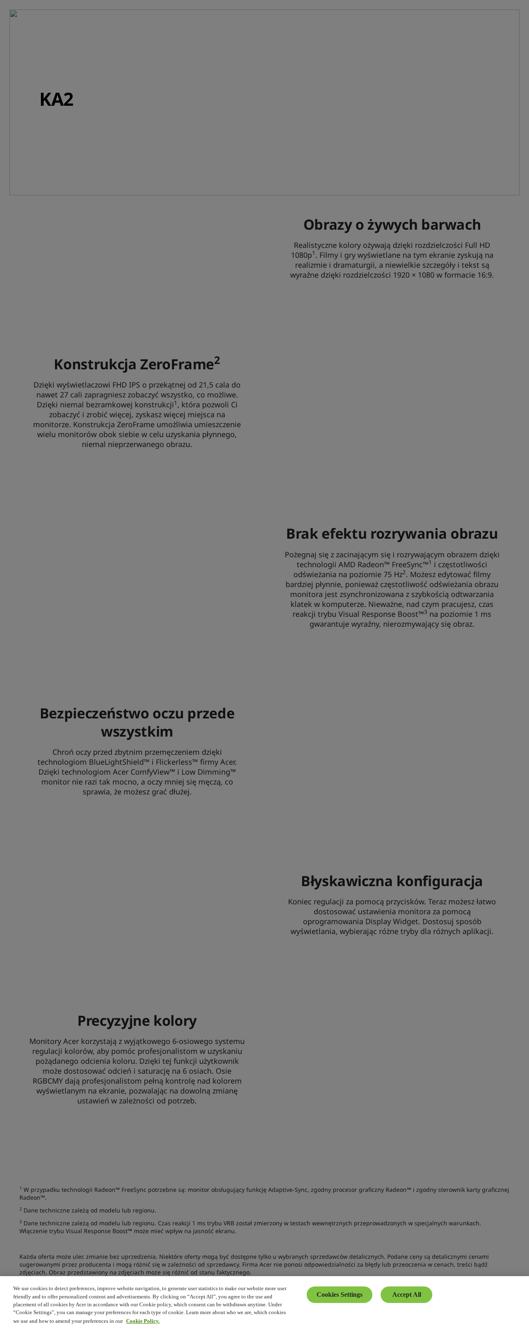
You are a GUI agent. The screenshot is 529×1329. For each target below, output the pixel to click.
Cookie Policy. (143, 1320)
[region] (264, 1302)
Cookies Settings (339, 1294)
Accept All (406, 1294)
